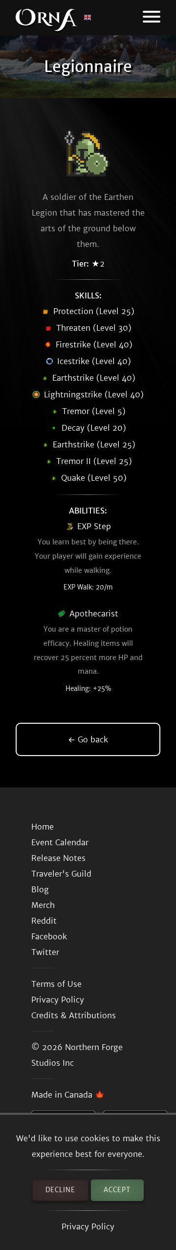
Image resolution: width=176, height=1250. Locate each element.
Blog (40, 889)
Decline (60, 1190)
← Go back (88, 739)
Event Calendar (59, 842)
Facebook (49, 936)
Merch (43, 905)
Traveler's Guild (61, 874)
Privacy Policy (88, 1226)
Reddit (44, 921)
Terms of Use (56, 984)
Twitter (45, 952)
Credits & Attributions (73, 1015)
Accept (117, 1190)
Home (42, 827)
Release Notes (58, 858)
